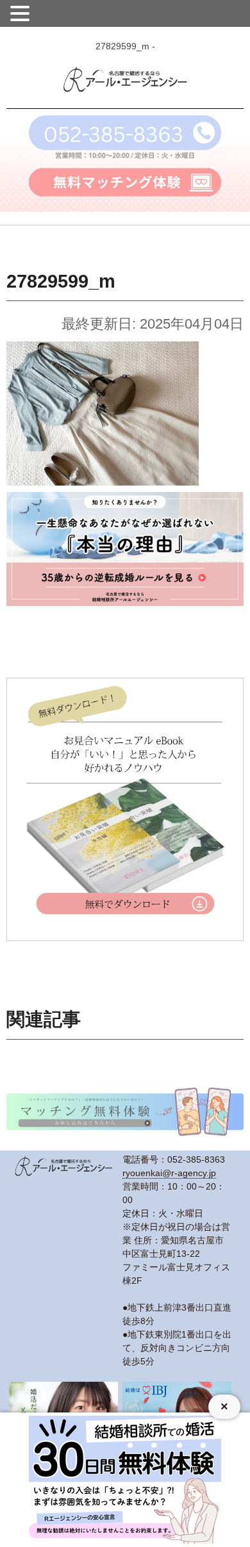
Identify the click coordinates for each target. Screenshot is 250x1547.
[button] (21, 12)
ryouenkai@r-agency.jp (169, 1173)
